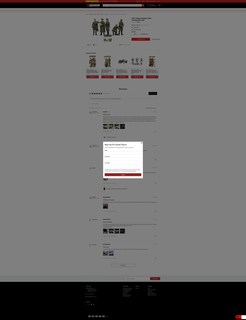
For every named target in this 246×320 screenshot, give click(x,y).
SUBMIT (123, 175)
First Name (107, 156)
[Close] (141, 143)
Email (106, 150)
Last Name (107, 162)
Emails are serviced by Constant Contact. (129, 171)
